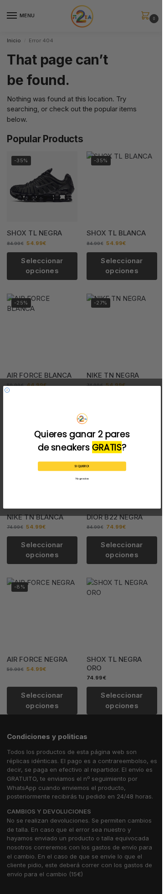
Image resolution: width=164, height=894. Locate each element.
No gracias (82, 478)
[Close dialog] (7, 390)
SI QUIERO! (82, 466)
